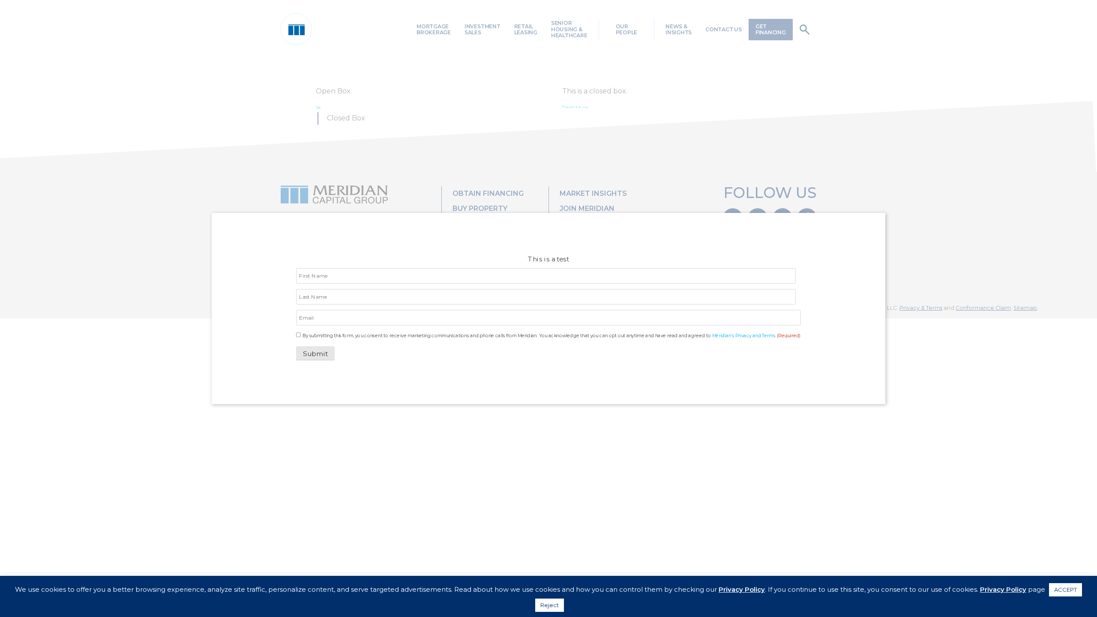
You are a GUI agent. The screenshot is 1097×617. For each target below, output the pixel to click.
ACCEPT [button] (1065, 589)
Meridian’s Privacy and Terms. (744, 335)
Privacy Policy (742, 589)
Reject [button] (549, 605)
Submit (315, 354)
